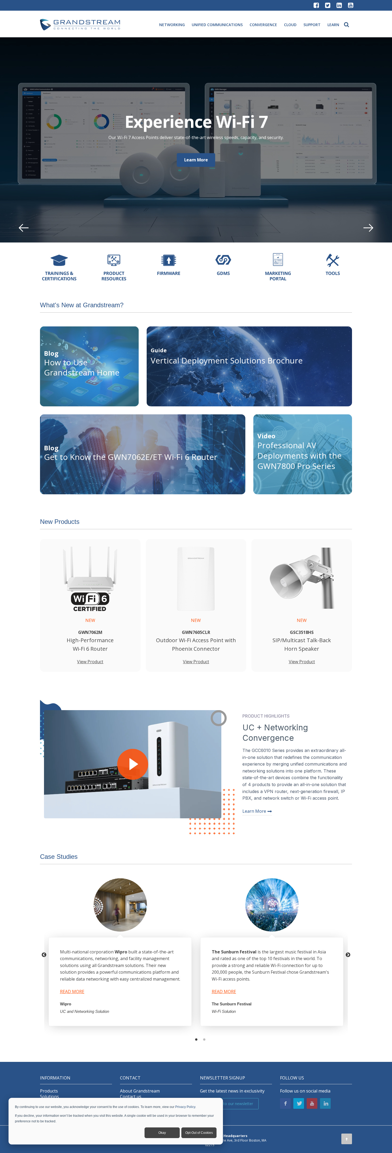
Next (348, 955)
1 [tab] (196, 1039)
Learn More (196, 160)
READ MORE (72, 991)
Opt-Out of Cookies (199, 1133)
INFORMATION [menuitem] (55, 1078)
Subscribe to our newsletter (229, 1103)
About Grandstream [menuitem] (140, 1091)
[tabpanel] (120, 955)
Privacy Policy (185, 1107)
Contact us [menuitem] (130, 1096)
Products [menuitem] (49, 1091)
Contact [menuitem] (130, 1078)
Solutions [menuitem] (49, 1096)
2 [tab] (204, 1039)
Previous (44, 955)
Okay (162, 1133)
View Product (90, 662)
